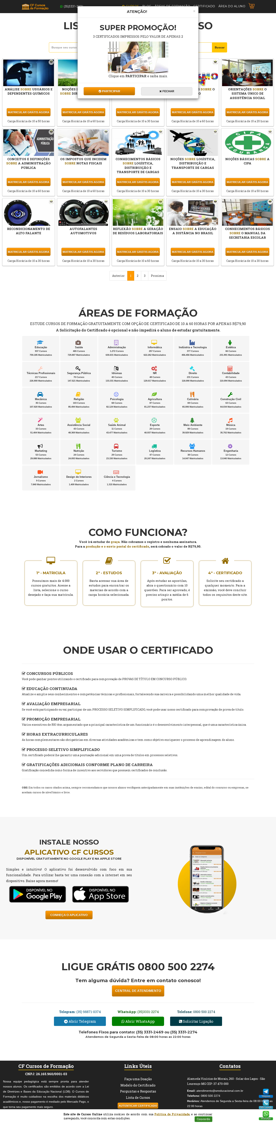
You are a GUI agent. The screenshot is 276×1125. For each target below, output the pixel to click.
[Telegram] (266, 1091)
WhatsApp (266, 1118)
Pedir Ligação (266, 1107)
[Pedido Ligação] (266, 1103)
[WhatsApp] (266, 1114)
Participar (110, 91)
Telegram (266, 1096)
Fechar (168, 91)
